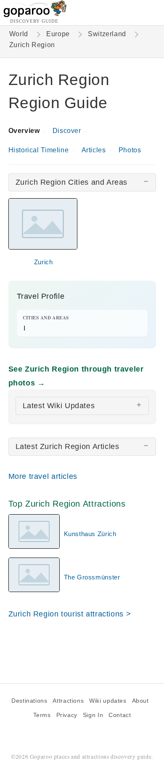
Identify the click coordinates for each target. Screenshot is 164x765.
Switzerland (107, 33)
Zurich (43, 262)
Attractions (68, 701)
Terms (42, 715)
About (140, 701)
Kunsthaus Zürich (90, 533)
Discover (67, 130)
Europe (58, 33)
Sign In (93, 715)
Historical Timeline (38, 150)
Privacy (66, 715)
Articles (94, 150)
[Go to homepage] (35, 15)
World (18, 33)
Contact (119, 715)
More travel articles (42, 476)
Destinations (29, 701)
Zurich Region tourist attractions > (69, 613)
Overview (24, 130)
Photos (130, 150)
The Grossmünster (92, 577)
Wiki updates (107, 701)
